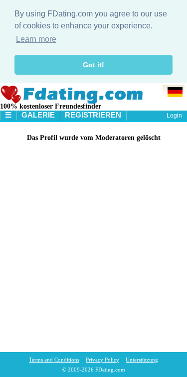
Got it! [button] (93, 65)
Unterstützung (142, 360)
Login (174, 115)
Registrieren (93, 115)
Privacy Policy (102, 360)
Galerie (38, 115)
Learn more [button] (36, 39)
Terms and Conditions (54, 360)
